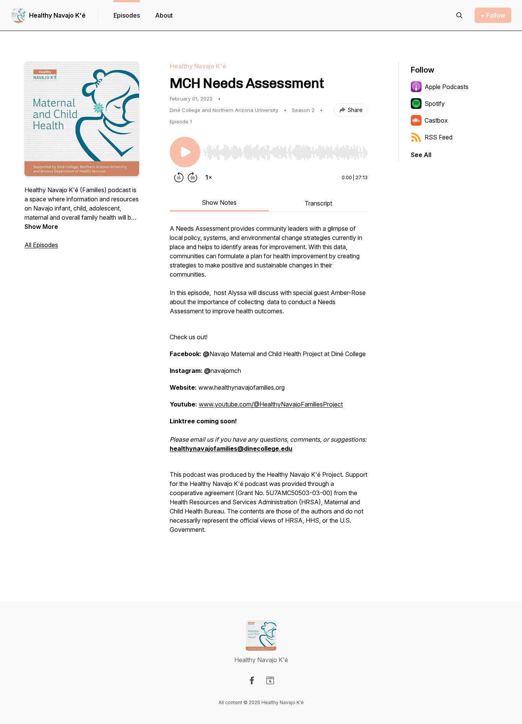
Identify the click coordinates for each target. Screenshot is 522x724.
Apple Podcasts (447, 87)
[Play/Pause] (185, 152)
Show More (41, 226)
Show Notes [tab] (219, 202)
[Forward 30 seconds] (192, 177)
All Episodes (41, 245)
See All (421, 155)
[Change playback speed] (208, 177)
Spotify (435, 103)
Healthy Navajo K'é (57, 15)
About (164, 15)
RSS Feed (438, 137)
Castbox (436, 120)
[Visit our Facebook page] (252, 680)
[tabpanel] (269, 391)
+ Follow (493, 15)
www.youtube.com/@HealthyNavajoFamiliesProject (271, 404)
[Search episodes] (459, 15)
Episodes (126, 15)
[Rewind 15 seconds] (178, 177)
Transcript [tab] (318, 203)
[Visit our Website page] (270, 680)
